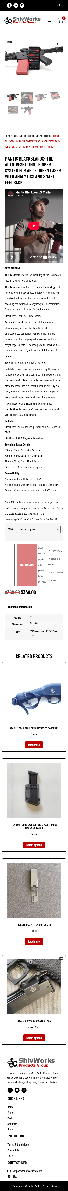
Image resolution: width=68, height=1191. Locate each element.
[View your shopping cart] (61, 20)
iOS (38, 513)
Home (7, 135)
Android (31, 513)
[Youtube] (15, 5)
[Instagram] (22, 5)
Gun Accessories (26, 135)
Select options (34, 845)
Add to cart (27, 565)
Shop (14, 135)
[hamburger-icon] (48, 20)
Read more (34, 745)
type (10, 529)
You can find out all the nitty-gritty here (25, 362)
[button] (57, 44)
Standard (24, 519)
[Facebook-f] (9, 5)
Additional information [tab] (20, 607)
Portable (35, 519)
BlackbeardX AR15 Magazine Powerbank (24, 438)
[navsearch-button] (58, 5)
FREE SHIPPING (12, 268)
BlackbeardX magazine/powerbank (26, 409)
